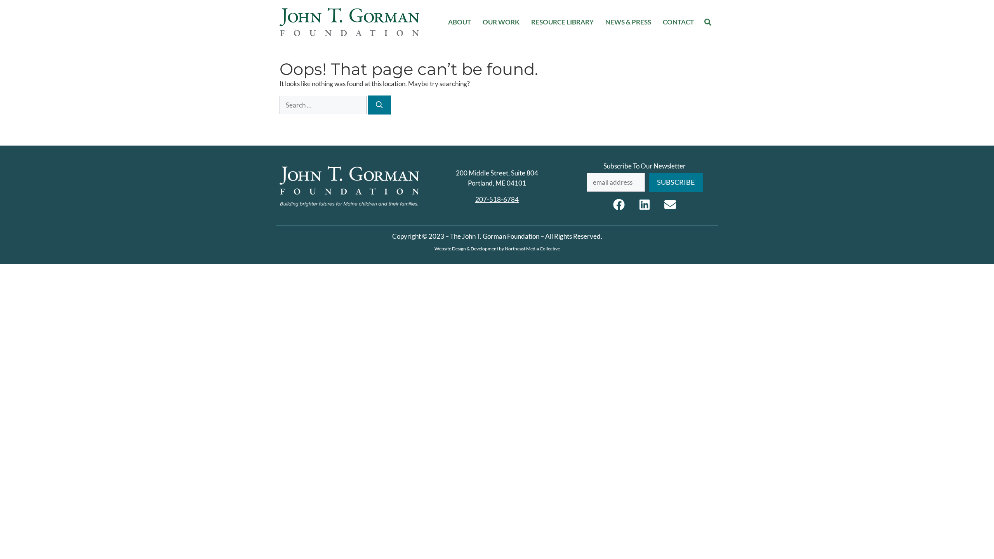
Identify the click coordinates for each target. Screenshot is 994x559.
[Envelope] (670, 205)
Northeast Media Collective (532, 249)
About (459, 22)
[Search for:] (324, 105)
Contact (678, 22)
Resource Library (562, 22)
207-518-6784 (497, 199)
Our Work (501, 22)
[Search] (379, 105)
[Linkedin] (645, 205)
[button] (708, 22)
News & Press (628, 22)
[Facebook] (619, 205)
